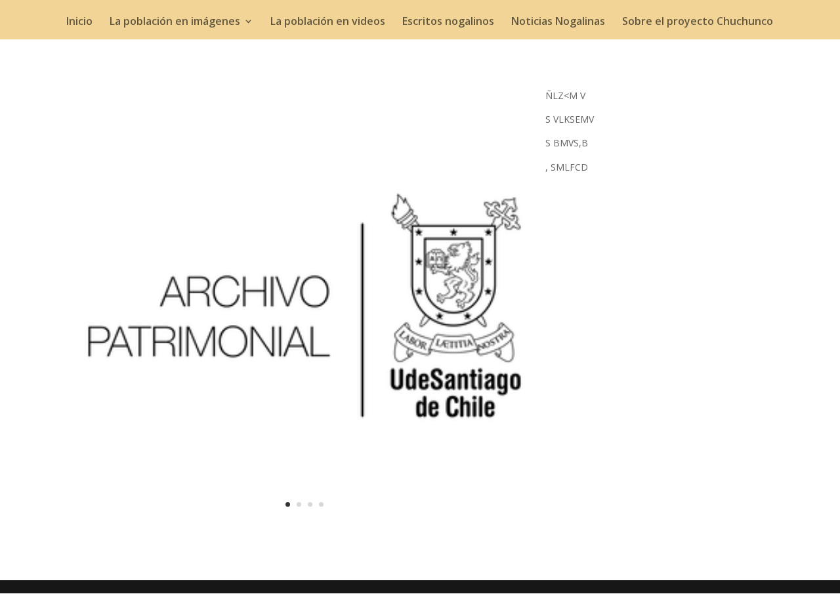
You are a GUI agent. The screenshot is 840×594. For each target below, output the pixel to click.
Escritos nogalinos (448, 22)
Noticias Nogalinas (558, 22)
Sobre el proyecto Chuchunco (697, 22)
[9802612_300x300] (304, 529)
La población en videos (327, 22)
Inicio (79, 22)
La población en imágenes (175, 22)
